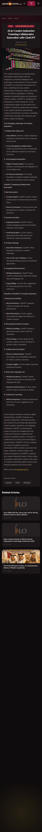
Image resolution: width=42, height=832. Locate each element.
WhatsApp (27, 482)
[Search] (24, 3)
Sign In (31, 3)
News (16, 18)
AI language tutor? (21, 469)
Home (4, 18)
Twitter (17, 482)
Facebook (9, 482)
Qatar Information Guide (24, 26)
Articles (10, 18)
